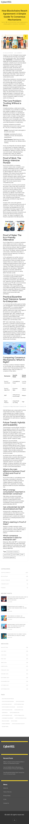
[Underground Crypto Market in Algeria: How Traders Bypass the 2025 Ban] (4, 608)
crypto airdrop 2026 (19, 704)
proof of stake (15, 554)
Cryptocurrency (5, 572)
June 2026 (3, 655)
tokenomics (5, 712)
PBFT (22, 554)
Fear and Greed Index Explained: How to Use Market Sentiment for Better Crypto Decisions (18, 598)
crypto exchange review (8, 701)
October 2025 (5, 685)
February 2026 (5, 670)
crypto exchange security (18, 723)
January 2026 (4, 673)
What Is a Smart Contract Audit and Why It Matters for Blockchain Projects (13, 762)
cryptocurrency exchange (8, 706)
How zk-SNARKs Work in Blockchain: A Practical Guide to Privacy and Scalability (13, 767)
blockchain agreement (9, 557)
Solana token (5, 726)
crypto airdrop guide (7, 715)
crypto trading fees (19, 715)
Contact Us (6, 803)
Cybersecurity (5, 583)
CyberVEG (6, 2)
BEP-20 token (14, 720)
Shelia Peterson (9, 52)
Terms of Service (7, 791)
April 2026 (4, 662)
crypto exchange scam (20, 718)
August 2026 (4, 647)
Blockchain (4, 576)
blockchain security (7, 704)
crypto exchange (20, 701)
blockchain (20, 706)
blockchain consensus (12, 551)
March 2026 (4, 666)
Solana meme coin (18, 709)
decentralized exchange (8, 698)
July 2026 (3, 651)
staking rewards (6, 723)
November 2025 (5, 681)
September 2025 (5, 688)
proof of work (7, 554)
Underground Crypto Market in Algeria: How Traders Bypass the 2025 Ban (17, 608)
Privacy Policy (6, 795)
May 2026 (3, 658)
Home (3, 22)
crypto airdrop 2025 (14, 712)
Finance (3, 587)
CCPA (4, 799)
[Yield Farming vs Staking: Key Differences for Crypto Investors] (4, 618)
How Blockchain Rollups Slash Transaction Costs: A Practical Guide (13, 773)
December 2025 (5, 677)
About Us (5, 788)
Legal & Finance (5, 580)
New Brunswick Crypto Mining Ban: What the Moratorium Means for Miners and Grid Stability (17, 626)
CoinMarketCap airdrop (7, 718)
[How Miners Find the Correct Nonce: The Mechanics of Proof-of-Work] (4, 636)
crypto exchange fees (7, 709)
